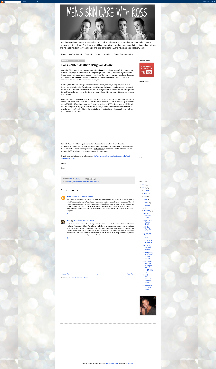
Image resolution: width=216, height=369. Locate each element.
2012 (144, 188)
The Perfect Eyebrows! (148, 242)
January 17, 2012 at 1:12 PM (84, 221)
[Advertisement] (149, 119)
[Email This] (86, 179)
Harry (69, 196)
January (147, 211)
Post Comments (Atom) (79, 278)
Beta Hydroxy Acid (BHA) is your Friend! (148, 255)
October (147, 190)
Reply (69, 214)
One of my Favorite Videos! (147, 247)
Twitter (98, 54)
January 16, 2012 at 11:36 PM (82, 196)
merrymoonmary (112, 363)
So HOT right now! (148, 271)
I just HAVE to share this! (147, 236)
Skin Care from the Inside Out (147, 229)
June (146, 193)
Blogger (130, 363)
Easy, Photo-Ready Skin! (147, 222)
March (146, 203)
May (145, 196)
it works (69, 182)
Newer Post (66, 274)
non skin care (77, 182)
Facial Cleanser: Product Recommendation (147, 278)
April (145, 199)
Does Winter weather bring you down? (147, 264)
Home (63, 54)
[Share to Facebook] (92, 179)
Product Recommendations (123, 54)
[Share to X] (90, 179)
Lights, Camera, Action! (147, 215)
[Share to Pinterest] (94, 179)
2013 (144, 185)
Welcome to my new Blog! (147, 287)
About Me (107, 54)
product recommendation (91, 182)
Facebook (88, 54)
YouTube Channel (75, 54)
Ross (69, 221)
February (147, 206)
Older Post (130, 274)
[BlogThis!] (88, 179)
